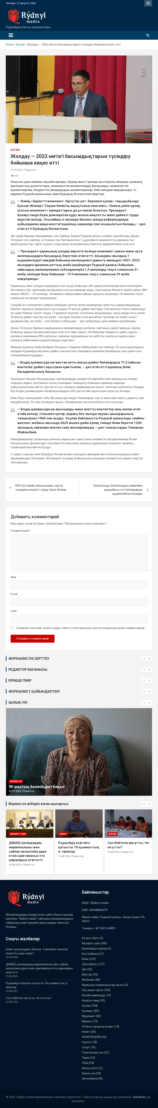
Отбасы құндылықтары (97, 1026)
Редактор (30, 169)
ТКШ (85, 1063)
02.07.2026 (15, 791)
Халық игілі (89, 1068)
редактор (127, 860)
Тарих (85, 1057)
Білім (85, 959)
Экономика (89, 1078)
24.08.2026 (64, 851)
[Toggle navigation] (11, 35)
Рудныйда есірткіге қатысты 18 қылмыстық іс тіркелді (29, 847)
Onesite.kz (139, 1097)
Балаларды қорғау (94, 948)
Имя (13, 577)
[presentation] (144, 658)
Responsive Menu (148, 3)
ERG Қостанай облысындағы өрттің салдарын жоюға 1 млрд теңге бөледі (40, 487)
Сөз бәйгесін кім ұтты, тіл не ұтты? (29, 998)
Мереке (87, 1021)
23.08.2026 (113, 860)
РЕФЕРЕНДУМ (91, 1037)
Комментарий (21, 530)
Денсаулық (89, 964)
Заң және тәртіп (92, 990)
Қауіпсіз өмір (90, 1000)
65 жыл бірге (90, 938)
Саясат (86, 1042)
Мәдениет (88, 1016)
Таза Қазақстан (92, 1052)
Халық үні (16, 781)
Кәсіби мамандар (93, 995)
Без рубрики (90, 953)
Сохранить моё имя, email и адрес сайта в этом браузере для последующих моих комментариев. (80, 628)
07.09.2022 (17, 169)
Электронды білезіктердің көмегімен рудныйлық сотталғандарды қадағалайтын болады (118, 489)
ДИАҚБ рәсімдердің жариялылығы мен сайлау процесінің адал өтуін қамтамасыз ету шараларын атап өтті (39, 968)
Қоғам (15, 149)
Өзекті (13, 834)
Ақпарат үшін (116, 834)
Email (14, 594)
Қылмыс (87, 1011)
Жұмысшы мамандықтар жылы (103, 985)
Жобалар (88, 979)
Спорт (86, 1047)
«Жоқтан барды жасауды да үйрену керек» (49, 786)
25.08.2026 (15, 856)
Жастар (87, 974)
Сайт (14, 611)
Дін (84, 969)
